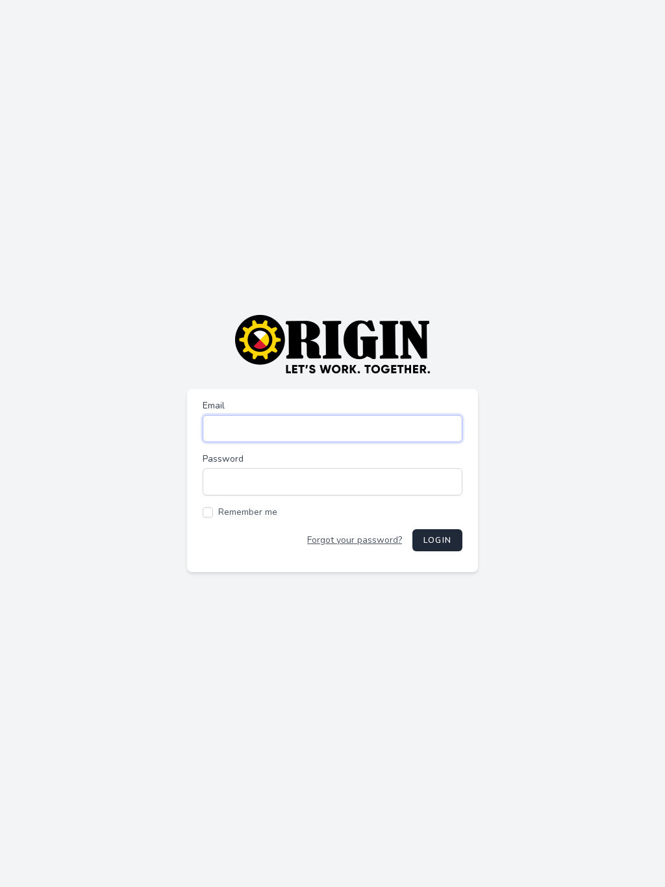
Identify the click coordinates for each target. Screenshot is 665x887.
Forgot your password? (354, 540)
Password (223, 459)
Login (437, 540)
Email (214, 405)
